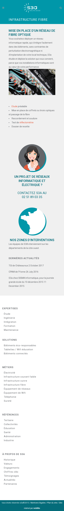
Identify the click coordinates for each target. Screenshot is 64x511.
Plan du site (52, 503)
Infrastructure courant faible (20, 377)
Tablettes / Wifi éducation (18, 349)
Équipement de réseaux (17, 389)
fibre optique (20, 35)
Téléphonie (10, 397)
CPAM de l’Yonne (17, 272)
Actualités (9, 480)
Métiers (7, 367)
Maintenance (11, 330)
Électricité (9, 372)
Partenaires (10, 484)
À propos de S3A (13, 454)
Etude (14, 106)
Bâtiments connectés (16, 353)
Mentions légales (38, 503)
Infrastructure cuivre (15, 381)
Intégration (10, 322)
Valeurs (8, 464)
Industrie (9, 440)
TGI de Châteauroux (18, 265)
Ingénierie (9, 318)
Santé (7, 432)
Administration (12, 436)
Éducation (9, 428)
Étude (7, 314)
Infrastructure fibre (15, 385)
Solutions (9, 339)
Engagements (11, 468)
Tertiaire (9, 420)
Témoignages (11, 476)
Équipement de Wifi (15, 393)
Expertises (10, 308)
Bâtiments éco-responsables (20, 345)
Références (10, 414)
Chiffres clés (11, 472)
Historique (9, 460)
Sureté (7, 401)
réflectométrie (26, 122)
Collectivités (11, 424)
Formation (9, 326)
